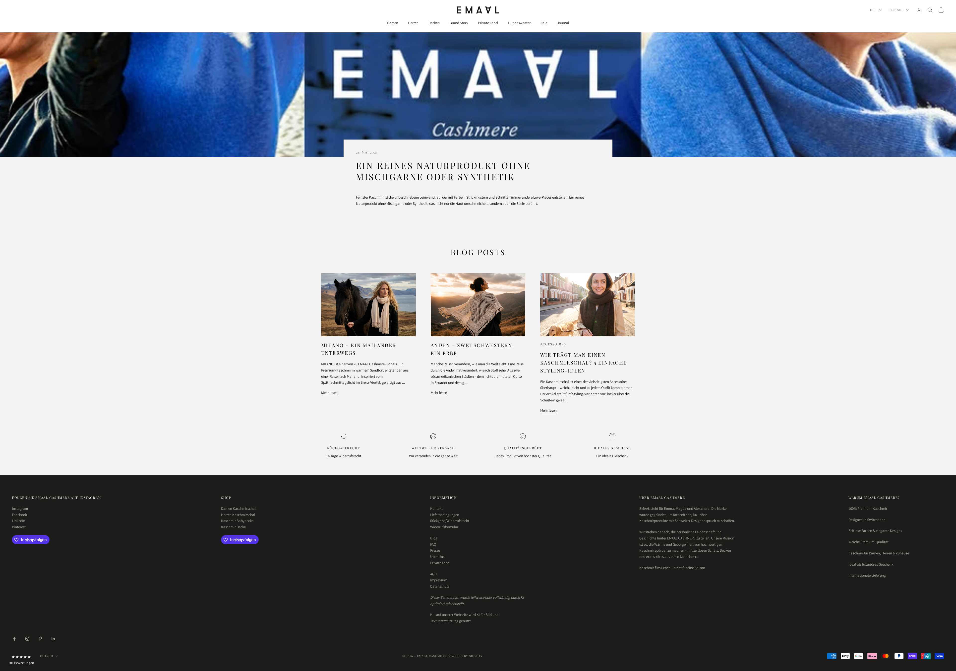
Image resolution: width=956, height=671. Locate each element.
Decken (434, 22)
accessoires (553, 344)
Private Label (488, 22)
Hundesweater (519, 22)
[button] (21, 660)
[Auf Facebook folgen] (14, 638)
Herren (413, 22)
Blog (433, 538)
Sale (543, 22)
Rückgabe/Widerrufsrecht (449, 520)
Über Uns (437, 556)
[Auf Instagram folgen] (27, 638)
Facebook (19, 514)
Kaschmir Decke (233, 526)
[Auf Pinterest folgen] (40, 638)
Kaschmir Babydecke (237, 520)
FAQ (433, 544)
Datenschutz (439, 586)
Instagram (20, 508)
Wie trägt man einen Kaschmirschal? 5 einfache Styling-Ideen (583, 363)
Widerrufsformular (444, 526)
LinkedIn (18, 520)
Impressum (438, 580)
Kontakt (436, 508)
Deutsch (896, 10)
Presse (435, 550)
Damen (392, 22)
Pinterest (19, 526)
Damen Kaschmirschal (238, 508)
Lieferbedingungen (444, 514)
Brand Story (459, 22)
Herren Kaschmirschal (238, 514)
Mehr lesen (329, 392)
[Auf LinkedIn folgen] (53, 638)
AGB (433, 574)
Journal (563, 22)
